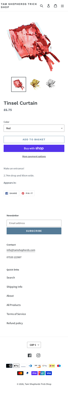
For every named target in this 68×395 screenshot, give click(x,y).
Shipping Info (14, 286)
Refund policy (15, 323)
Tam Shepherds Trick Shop (19, 5)
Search (11, 277)
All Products (14, 305)
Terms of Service (16, 314)
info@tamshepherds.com (21, 250)
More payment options (34, 156)
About (10, 296)
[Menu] (62, 5)
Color (6, 121)
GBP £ (33, 345)
